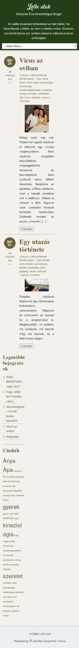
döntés (46, 260)
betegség (20, 476)
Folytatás (26, 228)
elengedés (7, 490)
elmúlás (6, 495)
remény (6, 564)
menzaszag (25, 86)
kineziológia (46, 82)
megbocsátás (9, 541)
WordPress (30, 640)
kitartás (23, 267)
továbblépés (8, 592)
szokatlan (32, 93)
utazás (32, 271)
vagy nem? (12, 596)
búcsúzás (7, 486)
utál (21, 97)
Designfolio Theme (54, 641)
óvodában (47, 89)
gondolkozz (41, 263)
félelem (30, 263)
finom (30, 82)
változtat (41, 271)
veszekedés (8, 601)
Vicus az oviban (31, 64)
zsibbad (35, 97)
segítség (23, 271)
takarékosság (9, 587)
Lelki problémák (38, 75)
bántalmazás (14, 481)
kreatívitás (33, 267)
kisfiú (16, 535)
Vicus (27, 97)
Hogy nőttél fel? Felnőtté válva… (13, 396)
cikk (13, 486)
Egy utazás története (34, 245)
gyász (5, 513)
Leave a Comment (30, 274)
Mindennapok (26, 78)
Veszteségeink (9, 606)
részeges (15, 564)
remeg (22, 93)
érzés (22, 263)
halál (11, 513)
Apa (8, 469)
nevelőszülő (8, 555)
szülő (14, 582)
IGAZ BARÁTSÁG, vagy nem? (14, 381)
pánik (42, 267)
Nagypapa (12, 436)
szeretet (13, 576)
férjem (22, 82)
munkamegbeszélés (29, 89)
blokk (45, 78)
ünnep (6, 615)
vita (18, 606)
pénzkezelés (8, 559)
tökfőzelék (43, 93)
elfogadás (17, 490)
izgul (36, 82)
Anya (9, 460)
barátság (11, 476)
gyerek (11, 506)
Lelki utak (38, 8)
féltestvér (20, 495)
